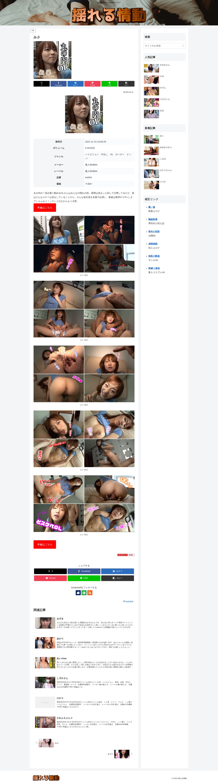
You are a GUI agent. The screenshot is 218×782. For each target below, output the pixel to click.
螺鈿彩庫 (152, 219)
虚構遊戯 (152, 244)
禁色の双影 (154, 231)
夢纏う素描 (154, 268)
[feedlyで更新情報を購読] (84, 592)
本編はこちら (44, 207)
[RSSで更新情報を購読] (89, 592)
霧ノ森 (151, 207)
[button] (126, 84)
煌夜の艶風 (154, 256)
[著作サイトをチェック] (78, 592)
